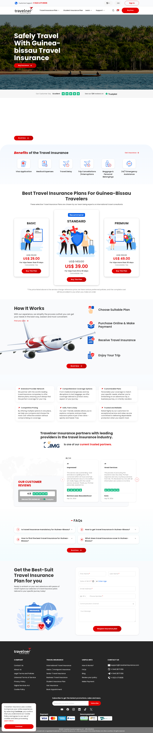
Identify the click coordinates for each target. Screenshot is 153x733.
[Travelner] (24, 10)
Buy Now (130, 10)
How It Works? (88, 665)
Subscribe (95, 703)
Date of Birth (85, 581)
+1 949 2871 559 (117, 669)
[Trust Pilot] (71, 93)
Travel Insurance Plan (48, 10)
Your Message (85, 611)
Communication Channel (89, 604)
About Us (17, 669)
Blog (83, 673)
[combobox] (83, 596)
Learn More (8, 721)
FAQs (84, 669)
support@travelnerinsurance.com (125, 665)
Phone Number (96, 596)
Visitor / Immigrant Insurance (58, 669)
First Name (84, 574)
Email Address (85, 589)
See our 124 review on (31, 499)
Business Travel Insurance (56, 677)
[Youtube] (62, 709)
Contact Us (18, 665)
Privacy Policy (19, 681)
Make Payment (88, 681)
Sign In (132, 3)
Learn (87, 10)
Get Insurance (130, 153)
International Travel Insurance (58, 665)
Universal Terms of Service (25, 677)
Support (99, 10)
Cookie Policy (19, 689)
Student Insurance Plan (73, 10)
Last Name (114, 574)
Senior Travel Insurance (56, 673)
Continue (18, 726)
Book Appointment (54, 689)
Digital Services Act (22, 685)
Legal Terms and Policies (24, 673)
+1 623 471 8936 (40, 3)
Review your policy (89, 677)
